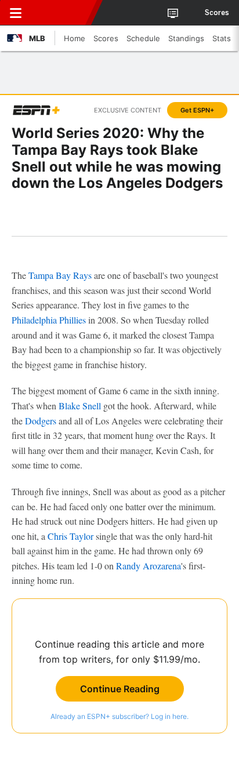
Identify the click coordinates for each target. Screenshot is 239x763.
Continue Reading (120, 689)
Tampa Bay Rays (60, 275)
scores (217, 13)
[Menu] (15, 13)
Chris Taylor (70, 536)
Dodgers (40, 421)
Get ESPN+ (197, 110)
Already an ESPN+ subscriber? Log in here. (119, 716)
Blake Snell (80, 405)
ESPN (62, 13)
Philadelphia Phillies (49, 320)
